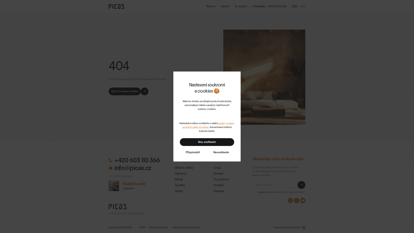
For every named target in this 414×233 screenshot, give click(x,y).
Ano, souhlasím (207, 142)
